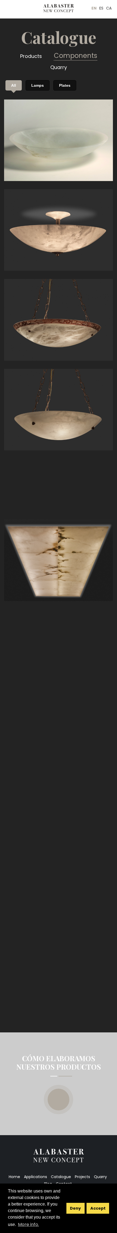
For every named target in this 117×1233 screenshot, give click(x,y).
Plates (64, 85)
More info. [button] (28, 1224)
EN (94, 8)
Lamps (37, 85)
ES (101, 8)
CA (109, 8)
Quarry (58, 67)
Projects (82, 1176)
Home (14, 1176)
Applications (35, 1176)
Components (75, 55)
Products (31, 56)
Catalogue (61, 1176)
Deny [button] (75, 1208)
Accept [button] (98, 1208)
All (13, 85)
